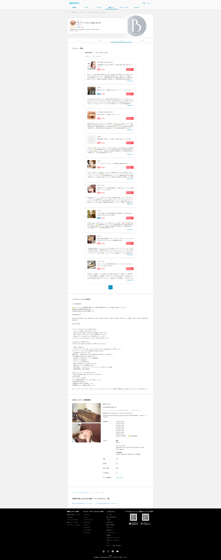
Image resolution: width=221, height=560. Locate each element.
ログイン (149, 3)
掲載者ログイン (110, 530)
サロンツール (110, 527)
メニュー (98, 492)
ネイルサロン (70, 517)
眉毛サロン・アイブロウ (72, 522)
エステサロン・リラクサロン (73, 525)
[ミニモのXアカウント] (108, 552)
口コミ (142, 40)
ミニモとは (109, 514)
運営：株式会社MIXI (111, 517)
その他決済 (119, 452)
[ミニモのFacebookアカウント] (113, 552)
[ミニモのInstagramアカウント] (104, 552)
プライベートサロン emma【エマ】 (91, 12)
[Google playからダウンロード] (145, 523)
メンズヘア (85, 517)
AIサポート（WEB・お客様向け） (114, 545)
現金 (117, 440)
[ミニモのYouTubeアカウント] (117, 551)
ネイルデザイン (86, 527)
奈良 (81, 12)
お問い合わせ (119, 477)
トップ (69, 12)
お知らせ (109, 519)
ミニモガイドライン (111, 532)
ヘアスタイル (86, 514)
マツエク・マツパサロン (72, 519)
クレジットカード (121, 445)
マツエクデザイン (87, 530)
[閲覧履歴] (144, 3)
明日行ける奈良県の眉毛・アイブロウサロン (82, 503)
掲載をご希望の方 (111, 525)
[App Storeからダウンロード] (133, 523)
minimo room (110, 522)
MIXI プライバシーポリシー (113, 540)
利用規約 (109, 535)
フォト (100, 40)
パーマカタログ (86, 522)
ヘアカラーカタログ (88, 519)
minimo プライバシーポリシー (114, 537)
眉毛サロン (75, 12)
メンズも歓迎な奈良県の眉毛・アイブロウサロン (106, 503)
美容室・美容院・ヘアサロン (73, 514)
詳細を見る (130, 81)
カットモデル (86, 532)
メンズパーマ (86, 525)
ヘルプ (108, 543)
